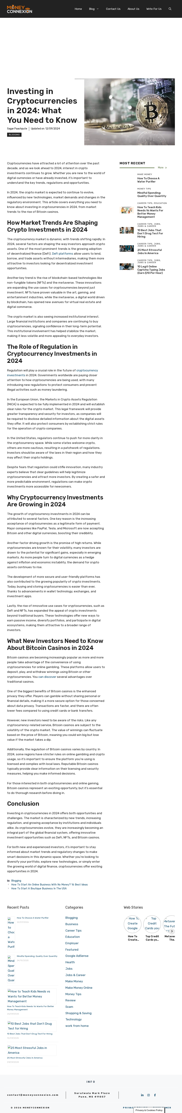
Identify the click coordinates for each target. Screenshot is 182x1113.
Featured (71, 949)
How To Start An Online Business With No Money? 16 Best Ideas (49, 884)
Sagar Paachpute (17, 128)
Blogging (14, 134)
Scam (69, 1006)
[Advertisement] (91, 44)
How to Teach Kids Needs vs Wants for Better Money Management (150, 212)
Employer (72, 943)
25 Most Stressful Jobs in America (149, 251)
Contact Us (113, 9)
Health (70, 962)
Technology (73, 1019)
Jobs (69, 968)
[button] (170, 9)
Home (78, 9)
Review (70, 1000)
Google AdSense (77, 956)
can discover (47, 677)
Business (71, 924)
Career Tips (73, 930)
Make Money (74, 981)
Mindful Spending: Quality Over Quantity (151, 194)
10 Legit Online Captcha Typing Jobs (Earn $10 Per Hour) (151, 270)
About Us (133, 9)
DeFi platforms (62, 253)
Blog (92, 9)
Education (72, 937)
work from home (77, 1026)
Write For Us (154, 9)
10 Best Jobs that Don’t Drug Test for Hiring (150, 233)
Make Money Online (78, 987)
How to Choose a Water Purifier (148, 180)
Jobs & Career (75, 975)
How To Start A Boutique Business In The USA (39, 888)
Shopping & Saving (78, 1013)
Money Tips (73, 994)
